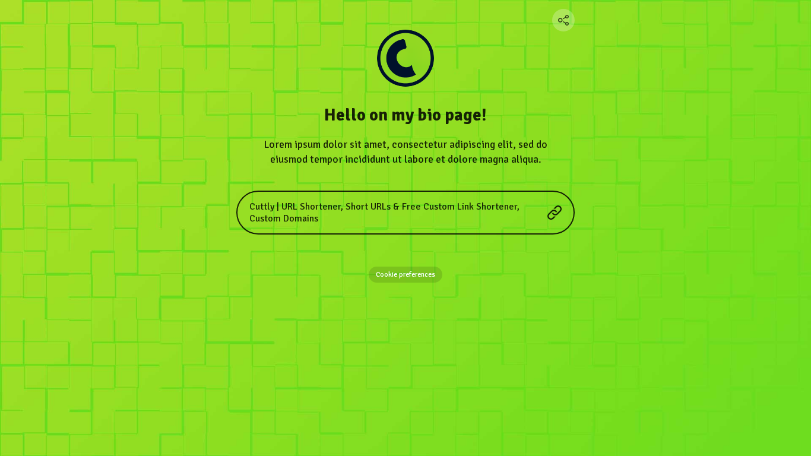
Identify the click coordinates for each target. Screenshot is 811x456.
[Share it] (563, 20)
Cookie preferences (405, 274)
